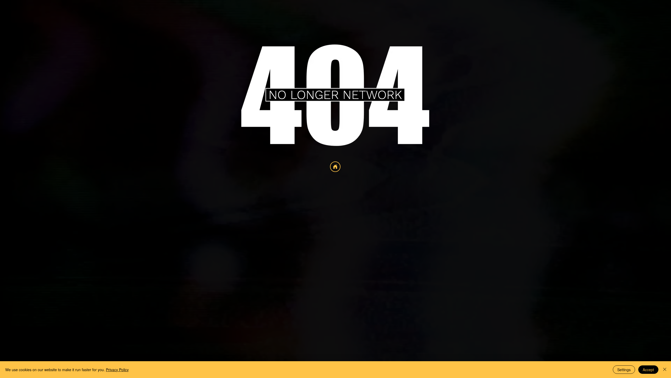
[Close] (665, 369)
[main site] (335, 166)
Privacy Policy (117, 369)
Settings (624, 369)
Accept (648, 369)
